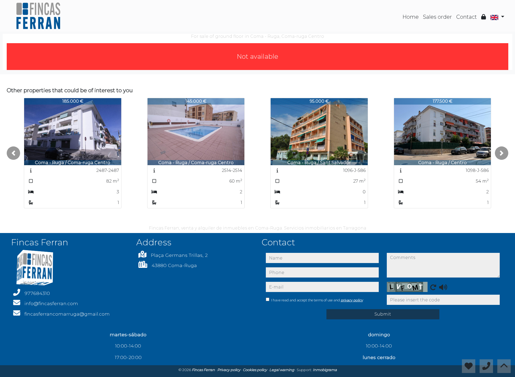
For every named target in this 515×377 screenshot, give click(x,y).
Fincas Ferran (204, 370)
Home (410, 17)
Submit (382, 314)
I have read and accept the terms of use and (317, 300)
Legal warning (282, 370)
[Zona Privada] (483, 17)
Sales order (437, 17)
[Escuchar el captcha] (443, 287)
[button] (13, 153)
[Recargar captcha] (433, 287)
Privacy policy (229, 370)
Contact (466, 17)
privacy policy (352, 300)
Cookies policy (255, 370)
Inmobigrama (325, 370)
